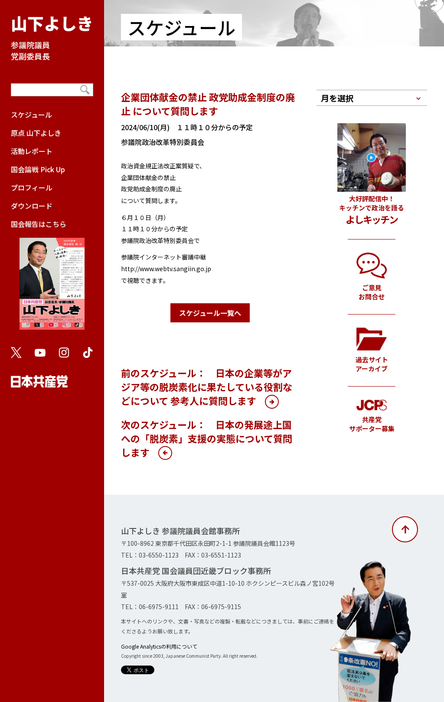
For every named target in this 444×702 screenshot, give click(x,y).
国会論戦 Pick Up (38, 169)
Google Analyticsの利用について (159, 646)
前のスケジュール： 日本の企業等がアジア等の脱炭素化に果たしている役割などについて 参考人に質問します (206, 386)
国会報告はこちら (38, 224)
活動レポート (31, 151)
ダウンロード (31, 205)
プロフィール (31, 187)
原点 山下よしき (36, 133)
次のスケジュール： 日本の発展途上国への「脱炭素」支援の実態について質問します (206, 438)
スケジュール (31, 114)
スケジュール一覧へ (210, 313)
